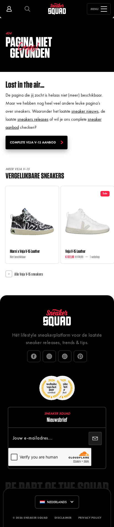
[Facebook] (33, 356)
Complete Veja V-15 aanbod (33, 142)
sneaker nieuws (85, 111)
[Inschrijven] (95, 438)
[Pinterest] (80, 356)
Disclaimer (63, 518)
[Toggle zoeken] (27, 9)
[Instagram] (49, 356)
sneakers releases (32, 119)
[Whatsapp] (64, 356)
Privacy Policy (90, 518)
